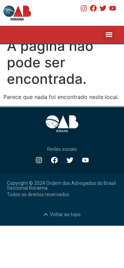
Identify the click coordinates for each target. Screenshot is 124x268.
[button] (108, 34)
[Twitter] (103, 8)
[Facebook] (93, 8)
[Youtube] (112, 8)
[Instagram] (84, 8)
